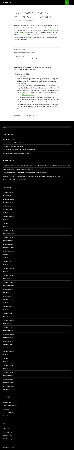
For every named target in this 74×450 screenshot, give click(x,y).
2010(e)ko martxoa (8, 206)
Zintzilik (39, 30)
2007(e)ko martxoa (8, 310)
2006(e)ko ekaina (8, 330)
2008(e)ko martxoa (8, 275)
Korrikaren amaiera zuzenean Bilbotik (25, 58)
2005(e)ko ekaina (8, 365)
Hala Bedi (52, 30)
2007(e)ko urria (7, 292)
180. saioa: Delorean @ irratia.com (13, 146)
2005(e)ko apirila (8, 372)
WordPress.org (7, 439)
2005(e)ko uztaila (8, 362)
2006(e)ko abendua (8, 320)
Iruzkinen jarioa (7, 435)
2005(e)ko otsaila (8, 379)
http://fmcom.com (28, 95)
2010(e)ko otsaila (8, 209)
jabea (26, 20)
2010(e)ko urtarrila (8, 213)
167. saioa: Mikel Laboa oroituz (54, 165)
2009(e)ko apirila (8, 237)
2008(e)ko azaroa (8, 254)
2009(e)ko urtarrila (8, 247)
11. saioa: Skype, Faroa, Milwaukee (24, 51)
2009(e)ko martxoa (8, 240)
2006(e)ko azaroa (8, 323)
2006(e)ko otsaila (8, 344)
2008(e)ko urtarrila (8, 282)
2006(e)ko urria (7, 327)
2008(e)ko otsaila (8, 278)
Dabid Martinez (7, 169)
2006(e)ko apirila (8, 337)
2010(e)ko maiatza (8, 199)
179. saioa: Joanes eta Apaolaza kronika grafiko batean (19, 149)
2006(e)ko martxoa (8, 341)
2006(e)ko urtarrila (8, 348)
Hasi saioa (6, 428)
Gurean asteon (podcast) (10, 405)
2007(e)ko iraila (7, 296)
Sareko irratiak (7, 416)
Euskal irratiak (19, 10)
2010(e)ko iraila (7, 195)
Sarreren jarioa (7, 432)
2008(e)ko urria (7, 258)
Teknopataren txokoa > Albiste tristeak (14, 172)
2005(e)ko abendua (8, 351)
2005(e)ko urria (7, 358)
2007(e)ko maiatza (8, 303)
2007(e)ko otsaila (8, 313)
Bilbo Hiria (31, 37)
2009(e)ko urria (7, 223)
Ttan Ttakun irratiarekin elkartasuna (13, 142)
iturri (4, 179)
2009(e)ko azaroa (8, 220)
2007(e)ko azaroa (8, 289)
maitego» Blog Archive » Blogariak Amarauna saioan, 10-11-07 (21, 176)
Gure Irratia (24, 32)
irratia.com (7, 2)
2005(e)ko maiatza (8, 369)
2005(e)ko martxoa (8, 375)
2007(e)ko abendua (8, 285)
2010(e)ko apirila (8, 202)
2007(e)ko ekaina (8, 299)
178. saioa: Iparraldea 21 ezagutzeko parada (16, 153)
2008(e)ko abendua (8, 251)
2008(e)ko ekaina (8, 265)
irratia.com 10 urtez (9, 139)
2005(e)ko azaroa (8, 355)
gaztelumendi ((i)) (22, 74)
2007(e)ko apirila (8, 306)
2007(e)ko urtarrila (8, 317)
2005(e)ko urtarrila (8, 382)
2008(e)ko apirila (8, 272)
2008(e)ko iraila (7, 261)
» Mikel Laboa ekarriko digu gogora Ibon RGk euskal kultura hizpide (23, 165)
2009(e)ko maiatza (8, 233)
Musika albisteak (8, 412)
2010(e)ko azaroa (8, 192)
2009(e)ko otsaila (8, 244)
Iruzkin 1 (34, 20)
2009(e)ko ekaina (8, 230)
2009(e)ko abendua (8, 216)
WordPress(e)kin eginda (9, 447)
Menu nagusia (71, 2)
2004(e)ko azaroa (8, 389)
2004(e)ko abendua (8, 386)
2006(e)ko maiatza (8, 334)
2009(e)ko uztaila (8, 227)
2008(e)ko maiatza (8, 268)
